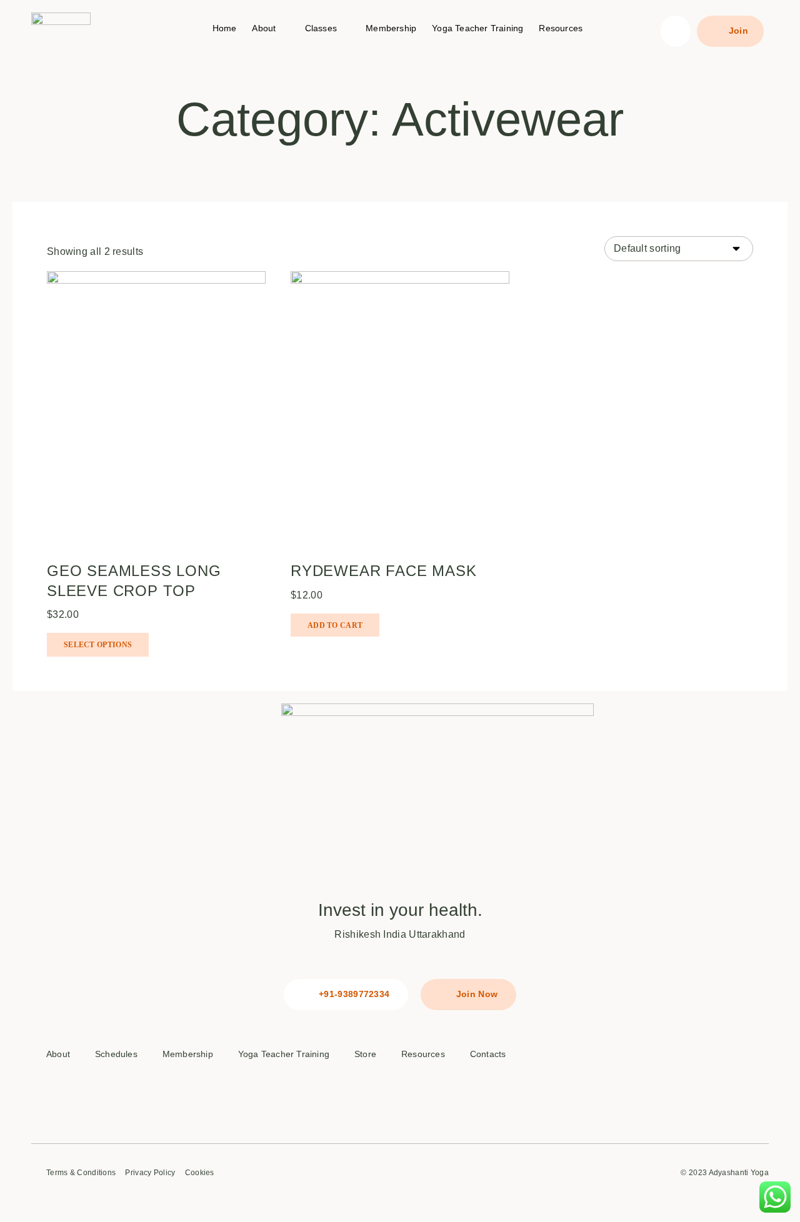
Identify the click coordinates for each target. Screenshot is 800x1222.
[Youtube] (690, 1098)
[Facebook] (660, 1063)
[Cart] (675, 31)
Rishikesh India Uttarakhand (399, 934)
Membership (391, 28)
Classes (321, 28)
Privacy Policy (150, 1173)
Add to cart (335, 625)
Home (224, 28)
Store (365, 1054)
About (264, 28)
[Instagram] (719, 1063)
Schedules (116, 1054)
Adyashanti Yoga (739, 1172)
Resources (560, 28)
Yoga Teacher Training (477, 28)
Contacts (488, 1054)
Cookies (199, 1173)
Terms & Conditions (81, 1173)
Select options (98, 644)
